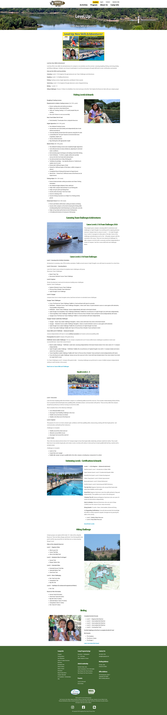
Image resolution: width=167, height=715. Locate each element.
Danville (73, 700)
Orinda (88, 699)
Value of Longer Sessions (64, 660)
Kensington (78, 702)
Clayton (106, 700)
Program (93, 5)
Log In (101, 2)
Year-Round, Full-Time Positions (85, 673)
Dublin (89, 700)
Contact (108, 2)
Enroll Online (80, 683)
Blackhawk (82, 700)
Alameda (84, 699)
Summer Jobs (116, 2)
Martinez (66, 700)
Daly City (82, 702)
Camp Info (115, 5)
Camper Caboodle (62, 674)
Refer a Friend (61, 668)
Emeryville (102, 700)
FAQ (59, 679)
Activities (84, 5)
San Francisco (62, 699)
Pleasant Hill (61, 700)
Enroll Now (95, 2)
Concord (99, 699)
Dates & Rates (61, 666)
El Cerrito (86, 702)
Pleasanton (77, 700)
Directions (60, 670)
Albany (90, 702)
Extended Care (61, 664)
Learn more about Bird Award (91, 643)
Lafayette (95, 699)
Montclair (98, 700)
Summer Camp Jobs (82, 667)
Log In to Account (82, 681)
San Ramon (93, 700)
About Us (104, 5)
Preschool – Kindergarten (83, 654)
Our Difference (61, 658)
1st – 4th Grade (81, 656)
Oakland (72, 699)
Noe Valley (68, 699)
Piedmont (80, 699)
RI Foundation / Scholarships (64, 676)
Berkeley (76, 699)
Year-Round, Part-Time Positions (85, 671)
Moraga (91, 699)
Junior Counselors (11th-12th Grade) (86, 669)
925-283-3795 (102, 654)
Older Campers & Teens (83, 658)
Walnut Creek (104, 699)
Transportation (61, 656)
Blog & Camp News (62, 672)
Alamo (69, 700)
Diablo (86, 700)
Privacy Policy (92, 711)
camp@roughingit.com (104, 656)
